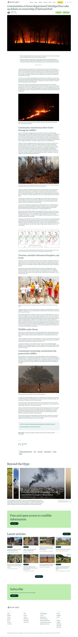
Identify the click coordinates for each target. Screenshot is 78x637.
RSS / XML (59, 627)
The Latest (9, 623)
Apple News (59, 625)
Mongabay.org (43, 617)
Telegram (58, 622)
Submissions (26, 620)
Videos (36, 2)
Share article (66, 12)
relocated (51, 190)
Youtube (58, 617)
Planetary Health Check (45, 620)
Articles (50, 2)
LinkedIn (58, 613)
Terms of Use (26, 622)
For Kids (41, 615)
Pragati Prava (13, 11)
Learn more (13, 523)
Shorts (54, 2)
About (25, 613)
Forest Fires (40, 451)
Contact (25, 615)
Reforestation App (43, 618)
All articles (66, 533)
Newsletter (13, 595)
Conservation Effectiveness (45, 622)
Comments (58, 12)
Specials (45, 2)
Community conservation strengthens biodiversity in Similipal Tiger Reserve (40, 424)
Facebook (58, 620)
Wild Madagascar (43, 613)
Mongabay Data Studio (44, 623)
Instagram (59, 615)
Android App (59, 623)
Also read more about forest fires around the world (30, 426)
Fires (35, 451)
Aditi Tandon (24, 443)
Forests (54, 451)
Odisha (20, 453)
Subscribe (60, 2)
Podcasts (40, 2)
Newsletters (26, 618)
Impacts (25, 617)
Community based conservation (25, 451)
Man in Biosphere (33, 204)
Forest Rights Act (47, 451)
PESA (29, 358)
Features (31, 2)
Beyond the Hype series (63, 501)
